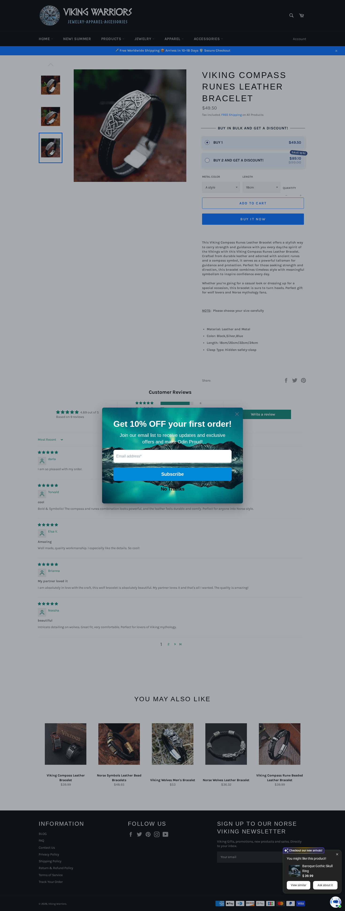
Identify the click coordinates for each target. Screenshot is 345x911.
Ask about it (325, 885)
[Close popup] (337, 854)
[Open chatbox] (335, 902)
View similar (298, 885)
